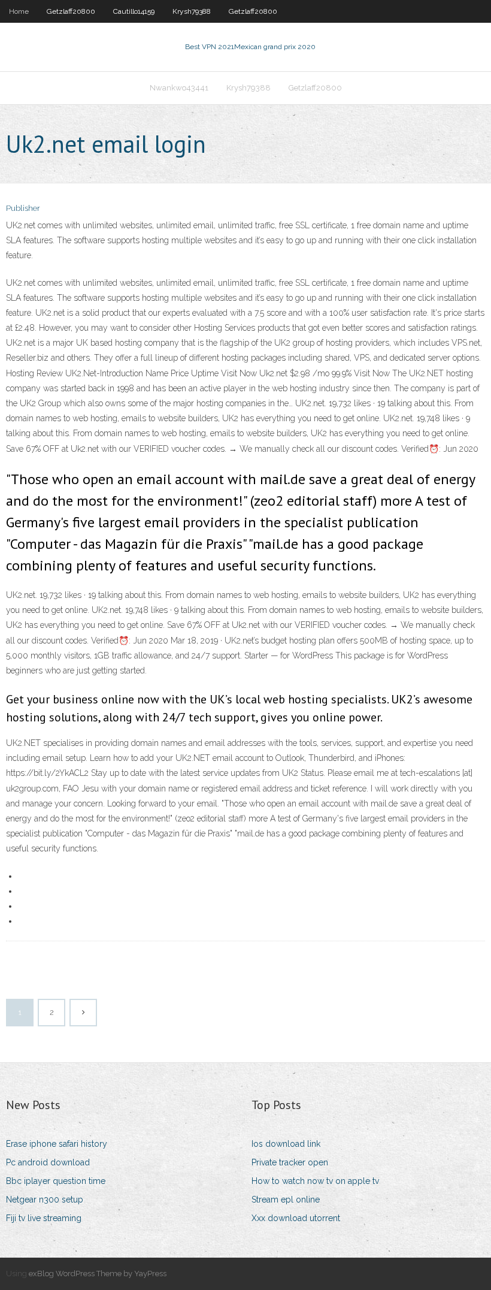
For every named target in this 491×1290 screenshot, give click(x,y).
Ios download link (285, 1144)
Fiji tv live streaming (43, 1218)
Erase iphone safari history (56, 1144)
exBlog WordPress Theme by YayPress (97, 1273)
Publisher (23, 208)
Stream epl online (285, 1199)
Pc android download (48, 1162)
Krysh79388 (191, 11)
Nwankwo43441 (179, 87)
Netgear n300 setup (44, 1199)
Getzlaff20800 (71, 11)
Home (19, 11)
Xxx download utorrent (295, 1218)
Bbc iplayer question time (55, 1181)
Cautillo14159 (133, 11)
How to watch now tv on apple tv (315, 1181)
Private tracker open (289, 1162)
